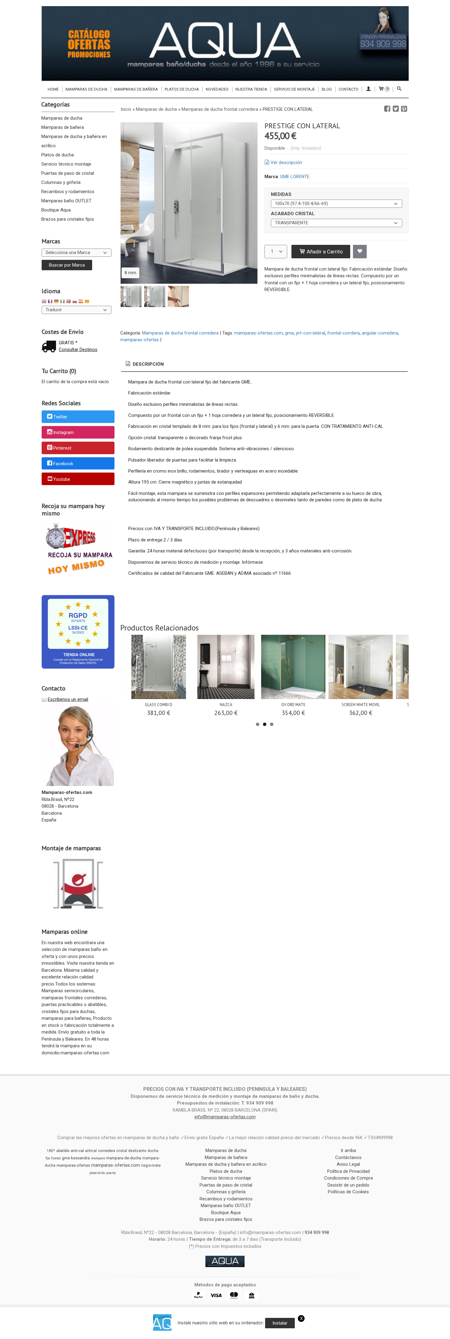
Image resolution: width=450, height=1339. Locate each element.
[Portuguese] (68, 302)
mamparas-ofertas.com (258, 333)
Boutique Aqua (56, 210)
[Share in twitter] (396, 109)
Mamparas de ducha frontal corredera (180, 333)
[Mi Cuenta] (368, 89)
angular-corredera (380, 333)
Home (53, 89)
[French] (50, 302)
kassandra (80, 1158)
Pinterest (62, 448)
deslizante (137, 1151)
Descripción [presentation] (148, 364)
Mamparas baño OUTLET (66, 201)
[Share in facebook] (387, 109)
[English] (44, 302)
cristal (121, 1151)
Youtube (61, 479)
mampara (98, 1158)
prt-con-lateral (310, 333)
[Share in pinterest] (404, 109)
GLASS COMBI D (158, 704)
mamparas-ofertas (139, 339)
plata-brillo (97, 1173)
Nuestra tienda (251, 89)
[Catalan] (87, 302)
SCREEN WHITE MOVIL (361, 704)
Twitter (60, 417)
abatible (62, 1151)
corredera (106, 1150)
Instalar (279, 1323)
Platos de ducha (182, 89)
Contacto (348, 89)
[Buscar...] (399, 89)
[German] (56, 302)
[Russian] (74, 302)
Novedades (217, 89)
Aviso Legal (348, 1164)
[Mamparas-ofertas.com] (225, 43)
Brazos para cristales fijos (67, 219)
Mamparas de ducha (86, 89)
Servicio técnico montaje (66, 164)
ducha (153, 1151)
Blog (327, 89)
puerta (111, 1173)
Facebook (63, 463)
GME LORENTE (294, 176)
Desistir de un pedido (348, 1185)
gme (289, 333)
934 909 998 (317, 1232)
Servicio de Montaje (294, 89)
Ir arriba (348, 1150)
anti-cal (77, 1150)
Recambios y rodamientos (67, 191)
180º (51, 1151)
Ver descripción (286, 162)
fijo (48, 1158)
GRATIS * (68, 343)
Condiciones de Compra (348, 1178)
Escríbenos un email (68, 699)
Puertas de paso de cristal (67, 173)
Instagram (63, 432)
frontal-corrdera (343, 333)
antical (91, 1151)
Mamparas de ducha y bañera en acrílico (74, 141)
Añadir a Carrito (324, 252)
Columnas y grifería (61, 182)
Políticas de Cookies (348, 1192)
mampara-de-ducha (123, 1158)
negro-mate (151, 1165)
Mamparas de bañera (136, 89)
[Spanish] (80, 302)
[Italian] (62, 302)
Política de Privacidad (348, 1171)
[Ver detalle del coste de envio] (50, 347)
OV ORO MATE (293, 704)
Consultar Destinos (78, 349)
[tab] (144, 364)
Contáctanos (348, 1157)
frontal (56, 1158)
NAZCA (226, 704)
